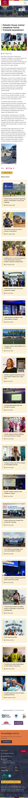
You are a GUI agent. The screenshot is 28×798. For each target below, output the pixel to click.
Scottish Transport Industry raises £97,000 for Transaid (13, 492)
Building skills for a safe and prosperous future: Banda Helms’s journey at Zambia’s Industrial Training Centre (14, 259)
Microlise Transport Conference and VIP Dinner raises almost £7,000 (14, 578)
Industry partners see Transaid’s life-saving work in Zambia (14, 521)
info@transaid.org (7, 756)
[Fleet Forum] (6, 716)
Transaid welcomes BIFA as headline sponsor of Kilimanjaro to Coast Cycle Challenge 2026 (14, 608)
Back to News (7, 172)
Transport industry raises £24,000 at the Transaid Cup (14, 347)
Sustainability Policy (16, 787)
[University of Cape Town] (16, 716)
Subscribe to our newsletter (11, 782)
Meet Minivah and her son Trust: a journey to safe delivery (13, 230)
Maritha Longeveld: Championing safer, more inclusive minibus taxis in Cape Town (14, 376)
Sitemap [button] (24, 787)
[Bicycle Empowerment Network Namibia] (24, 716)
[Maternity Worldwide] (18, 723)
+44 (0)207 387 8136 (8, 753)
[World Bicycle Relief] (6, 723)
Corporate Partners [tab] (19, 710)
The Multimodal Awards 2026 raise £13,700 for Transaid (13, 406)
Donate (23, 751)
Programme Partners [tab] (8, 710)
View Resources (6, 741)
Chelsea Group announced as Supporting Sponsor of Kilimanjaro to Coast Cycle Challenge (14, 200)
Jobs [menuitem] (16, 767)
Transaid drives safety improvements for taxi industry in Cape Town (14, 665)
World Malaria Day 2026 (10, 637)
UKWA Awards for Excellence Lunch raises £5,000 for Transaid (13, 318)
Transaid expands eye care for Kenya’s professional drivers (14, 693)
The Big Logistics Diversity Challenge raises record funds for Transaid (14, 435)
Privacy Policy (8, 787)
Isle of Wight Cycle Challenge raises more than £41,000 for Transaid (13, 550)
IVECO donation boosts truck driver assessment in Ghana (13, 289)
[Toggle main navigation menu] (25, 3)
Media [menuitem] (16, 770)
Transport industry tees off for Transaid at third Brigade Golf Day (14, 463)
